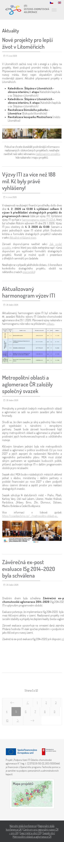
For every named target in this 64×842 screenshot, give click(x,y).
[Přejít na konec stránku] (32, 720)
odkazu (50, 324)
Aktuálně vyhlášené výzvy (23, 237)
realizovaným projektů (48, 154)
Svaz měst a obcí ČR (30, 833)
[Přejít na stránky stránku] (27, 702)
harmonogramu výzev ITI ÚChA (38, 219)
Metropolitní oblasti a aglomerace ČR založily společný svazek (27, 384)
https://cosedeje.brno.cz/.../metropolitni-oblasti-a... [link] (30, 516)
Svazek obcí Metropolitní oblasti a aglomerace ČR (34, 834)
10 (7, 720)
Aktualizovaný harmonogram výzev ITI (28, 292)
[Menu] (54, 10)
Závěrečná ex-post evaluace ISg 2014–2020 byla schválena (28, 568)
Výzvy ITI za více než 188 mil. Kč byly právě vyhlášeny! (28, 181)
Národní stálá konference (23, 826)
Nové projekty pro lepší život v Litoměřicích (27, 43)
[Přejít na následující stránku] (18, 720)
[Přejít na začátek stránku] (12, 702)
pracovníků (29, 272)
